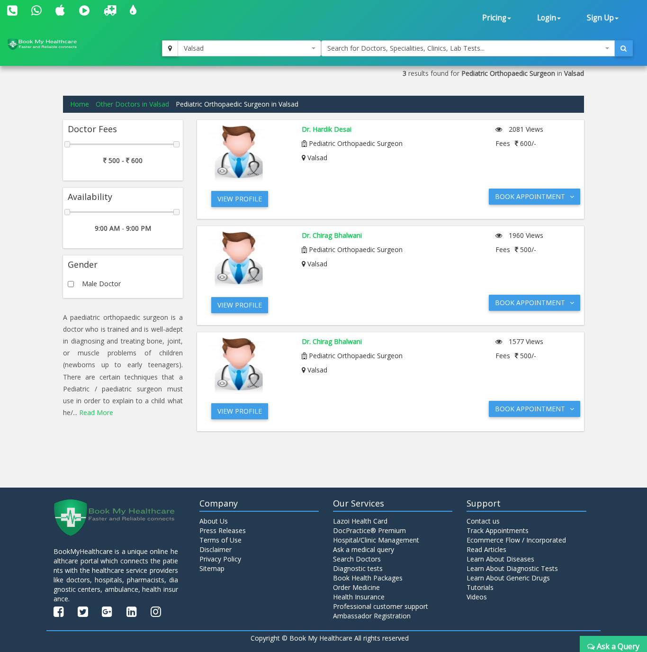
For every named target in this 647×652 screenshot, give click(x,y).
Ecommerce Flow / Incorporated (516, 539)
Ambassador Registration (372, 615)
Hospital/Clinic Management (376, 539)
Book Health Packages (368, 577)
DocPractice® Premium (369, 530)
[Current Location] (170, 48)
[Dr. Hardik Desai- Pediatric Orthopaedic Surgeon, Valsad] (248, 153)
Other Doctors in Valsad (132, 104)
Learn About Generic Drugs (508, 577)
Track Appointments (498, 530)
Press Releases (222, 530)
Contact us (483, 520)
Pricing (494, 18)
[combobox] (250, 48)
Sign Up (600, 18)
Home (79, 104)
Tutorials (480, 587)
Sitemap (212, 568)
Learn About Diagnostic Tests (512, 568)
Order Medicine (356, 587)
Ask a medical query (363, 549)
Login (546, 18)
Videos (477, 596)
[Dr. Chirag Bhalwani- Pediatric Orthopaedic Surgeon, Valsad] (248, 259)
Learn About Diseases (500, 558)
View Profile (239, 198)
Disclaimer (215, 549)
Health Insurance (359, 596)
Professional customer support (380, 606)
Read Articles (486, 549)
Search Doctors (357, 558)
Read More (96, 412)
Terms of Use (220, 539)
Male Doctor (101, 283)
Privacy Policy (220, 558)
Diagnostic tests (358, 568)
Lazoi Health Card (360, 520)
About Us (213, 520)
